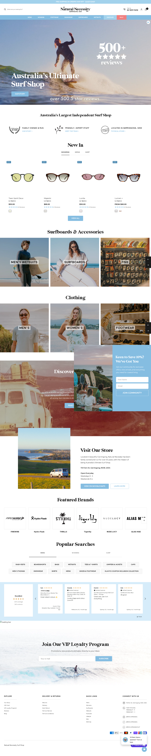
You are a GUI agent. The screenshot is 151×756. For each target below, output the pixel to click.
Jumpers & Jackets (114, 564)
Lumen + (119, 198)
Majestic (47, 198)
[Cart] (146, 9)
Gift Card (7, 705)
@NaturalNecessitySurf (133, 727)
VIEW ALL (75, 218)
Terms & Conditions (48, 713)
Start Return (46, 708)
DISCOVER (110, 17)
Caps (133, 564)
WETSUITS (97, 17)
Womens (65, 152)
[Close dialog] (148, 347)
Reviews (6, 711)
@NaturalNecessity (131, 716)
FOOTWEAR (54, 17)
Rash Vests (20, 564)
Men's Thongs (18, 571)
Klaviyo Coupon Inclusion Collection (122, 571)
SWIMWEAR (68, 17)
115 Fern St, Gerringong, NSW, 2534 (136, 703)
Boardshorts (40, 564)
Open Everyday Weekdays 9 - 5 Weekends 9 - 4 (130, 710)
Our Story (20, 94)
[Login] (141, 9)
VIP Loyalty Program (10, 708)
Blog (5, 713)
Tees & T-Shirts (91, 564)
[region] (90, 599)
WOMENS (41, 17)
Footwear (89, 713)
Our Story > (27, 131)
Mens (77, 152)
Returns (44, 702)
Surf (87, 152)
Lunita (82, 198)
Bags (57, 564)
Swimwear (38, 571)
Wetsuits (72, 564)
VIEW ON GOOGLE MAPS (94, 486)
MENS (30, 17)
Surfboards (89, 708)
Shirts (54, 571)
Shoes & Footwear (88, 571)
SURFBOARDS (83, 17)
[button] (22, 207)
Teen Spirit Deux (16, 198)
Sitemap (88, 722)
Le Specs (12, 201)
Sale (121, 17)
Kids (87, 719)
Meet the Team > (72, 131)
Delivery (44, 705)
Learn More (119, 486)
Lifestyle (88, 716)
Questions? (90, 2)
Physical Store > (118, 131)
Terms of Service (47, 711)
